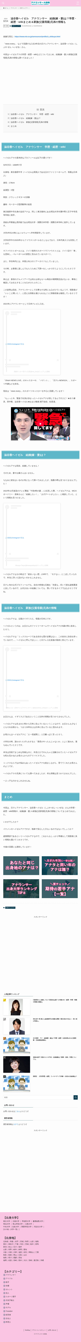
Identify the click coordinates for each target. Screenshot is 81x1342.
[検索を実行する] (76, 1097)
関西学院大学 (26, 1227)
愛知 (25, 1249)
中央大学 (6, 1227)
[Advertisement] (40, 82)
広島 (20, 1255)
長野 (10, 1249)
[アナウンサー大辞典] (40, 3)
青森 (11, 1241)
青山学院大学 (18, 1224)
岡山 (15, 1255)
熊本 (20, 1260)
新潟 (5, 1247)
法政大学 (15, 1227)
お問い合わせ (52, 1330)
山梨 (5, 1249)
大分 (25, 1260)
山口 (25, 1255)
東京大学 (6, 1221)
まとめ (14, 126)
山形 (32, 1241)
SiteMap (27, 1330)
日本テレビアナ (16, 26)
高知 (20, 1257)
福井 (20, 1247)
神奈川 (10, 1244)
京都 (10, 1252)
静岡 (20, 1249)
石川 (15, 1247)
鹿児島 (36, 1260)
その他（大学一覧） (11, 1229)
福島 (37, 1241)
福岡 (5, 1260)
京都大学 (16, 1221)
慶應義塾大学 (38, 1221)
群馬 (37, 1244)
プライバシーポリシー (39, 1330)
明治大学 (6, 1224)
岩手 (16, 1241)
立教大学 (28, 1224)
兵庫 (15, 1252)
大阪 (5, 1252)
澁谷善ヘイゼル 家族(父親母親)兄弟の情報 (29, 122)
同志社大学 (38, 1227)
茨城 (27, 1244)
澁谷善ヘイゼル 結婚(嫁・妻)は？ (26, 118)
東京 (5, 1244)
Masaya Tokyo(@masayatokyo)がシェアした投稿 (31, 565)
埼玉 (22, 1244)
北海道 (5, 1241)
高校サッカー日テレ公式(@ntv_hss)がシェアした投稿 (32, 371)
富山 (10, 1247)
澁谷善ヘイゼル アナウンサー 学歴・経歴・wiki (32, 114)
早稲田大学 (26, 1221)
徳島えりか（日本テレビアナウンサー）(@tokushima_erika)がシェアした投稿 (32, 708)
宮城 (22, 1241)
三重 (37, 1252)
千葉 (16, 1244)
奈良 (25, 1252)
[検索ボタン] (3, 3)
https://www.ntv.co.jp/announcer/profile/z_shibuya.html (37, 37)
